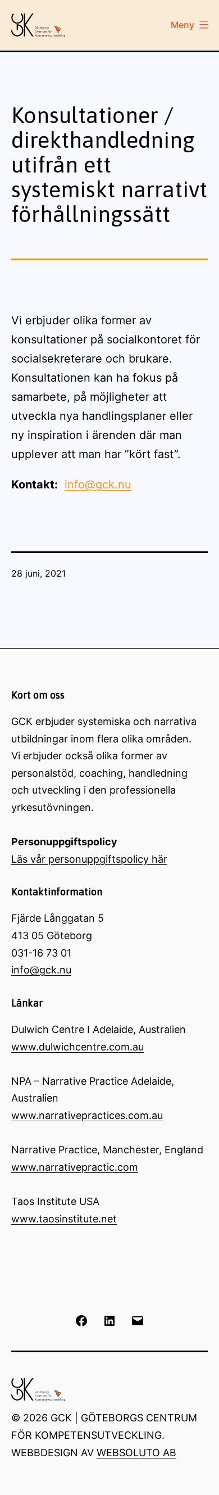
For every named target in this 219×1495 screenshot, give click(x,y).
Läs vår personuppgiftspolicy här (89, 859)
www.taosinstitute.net (64, 1219)
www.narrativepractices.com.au (87, 1115)
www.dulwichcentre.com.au (77, 1047)
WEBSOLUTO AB (136, 1452)
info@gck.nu (98, 484)
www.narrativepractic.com (74, 1167)
